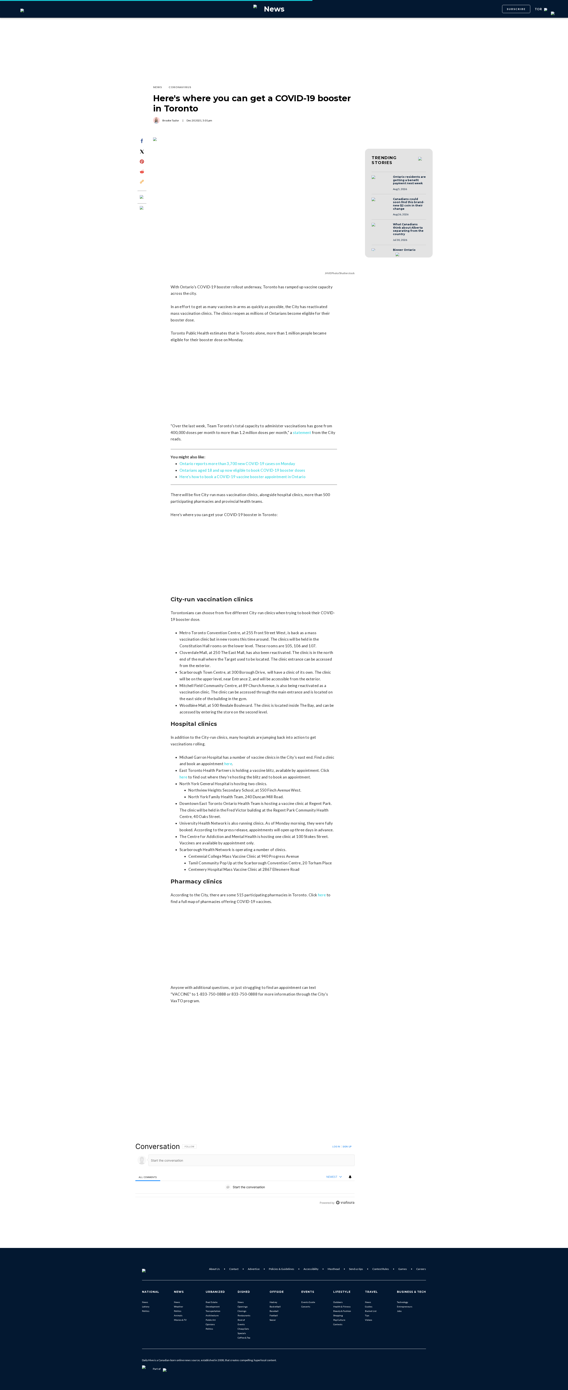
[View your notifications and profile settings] (350, 1176)
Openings (243, 1306)
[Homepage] (151, 1269)
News (145, 1302)
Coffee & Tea (244, 1337)
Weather (178, 1306)
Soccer (273, 1320)
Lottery (145, 1306)
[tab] (147, 1177)
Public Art (211, 1320)
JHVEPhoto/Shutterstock (340, 273)
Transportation (213, 1311)
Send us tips (356, 1269)
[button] (381, 181)
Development (213, 1306)
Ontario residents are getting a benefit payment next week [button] (409, 180)
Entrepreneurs (404, 1306)
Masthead (334, 1269)
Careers (421, 1269)
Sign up (347, 1146)
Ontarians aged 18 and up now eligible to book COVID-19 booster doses (242, 470)
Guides (368, 1306)
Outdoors (338, 1302)
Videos (368, 1320)
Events (241, 1324)
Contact (234, 1269)
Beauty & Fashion (342, 1311)
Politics (145, 1311)
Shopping (338, 1315)
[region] (245, 1174)
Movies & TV (180, 1320)
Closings (242, 1311)
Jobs (399, 1311)
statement (302, 432)
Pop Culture (339, 1320)
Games (402, 1269)
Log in (336, 1146)
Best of (241, 1320)
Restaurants (244, 1315)
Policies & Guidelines (281, 1269)
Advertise (254, 1269)
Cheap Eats (243, 1328)
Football (274, 1315)
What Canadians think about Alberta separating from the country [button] (408, 229)
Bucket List (371, 1311)
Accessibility (311, 1269)
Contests (337, 1324)
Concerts (305, 1306)
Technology (402, 1302)
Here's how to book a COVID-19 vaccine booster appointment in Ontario (242, 476)
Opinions (210, 1324)
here (228, 763)
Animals (178, 1315)
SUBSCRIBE (516, 9)
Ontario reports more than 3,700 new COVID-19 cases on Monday (237, 463)
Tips (367, 1315)
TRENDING (384, 160)
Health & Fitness (342, 1306)
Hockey (273, 1302)
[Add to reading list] (142, 208)
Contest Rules (380, 1269)
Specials (242, 1333)
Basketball (275, 1306)
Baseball (274, 1311)
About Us (214, 1269)
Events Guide (308, 1302)
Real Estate (211, 1302)
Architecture (212, 1315)
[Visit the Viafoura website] (345, 1202)
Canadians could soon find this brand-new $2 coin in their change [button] (408, 204)
